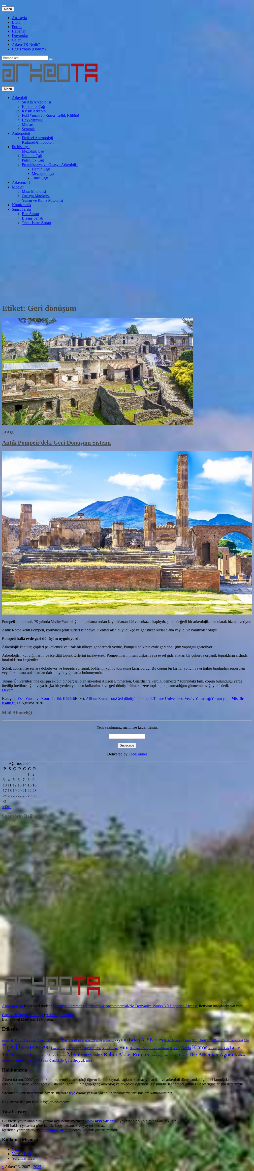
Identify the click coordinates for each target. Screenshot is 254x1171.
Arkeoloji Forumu (60, 1015)
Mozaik (51, 1055)
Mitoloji (18, 187)
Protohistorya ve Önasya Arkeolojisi (50, 165)
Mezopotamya (43, 173)
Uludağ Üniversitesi (13, 1060)
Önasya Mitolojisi (36, 196)
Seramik (28, 129)
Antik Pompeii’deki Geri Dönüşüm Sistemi (56, 442)
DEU (194, 1040)
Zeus (45, 1060)
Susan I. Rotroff (178, 1055)
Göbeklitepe (110, 1048)
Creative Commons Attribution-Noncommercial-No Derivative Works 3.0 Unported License (126, 1006)
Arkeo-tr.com (12, 1006)
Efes (246, 1040)
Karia (186, 1047)
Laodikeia (223, 1048)
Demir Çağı (41, 169)
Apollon (74, 1040)
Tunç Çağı (40, 178)
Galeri (17, 40)
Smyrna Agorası (157, 1055)
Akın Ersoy (44, 1040)
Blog (16, 22)
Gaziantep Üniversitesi (83, 1048)
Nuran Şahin (92, 1055)
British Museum (173, 1040)
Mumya (61, 1055)
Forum (17, 27)
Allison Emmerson (100, 698)
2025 (37, 1167)
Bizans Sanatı (32, 218)
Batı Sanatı (30, 214)
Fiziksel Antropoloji (37, 138)
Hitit (124, 1047)
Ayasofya (108, 1040)
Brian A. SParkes (146, 1039)
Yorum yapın (221, 698)
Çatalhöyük (75, 1060)
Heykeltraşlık (32, 120)
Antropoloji (21, 133)
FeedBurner (137, 754)
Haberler (19, 31)
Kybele (212, 1048)
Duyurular (20, 35)
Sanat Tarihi (21, 209)
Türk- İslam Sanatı (36, 223)
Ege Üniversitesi (26, 1047)
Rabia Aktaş (117, 1054)
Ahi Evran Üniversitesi (23, 1040)
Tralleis (239, 1055)
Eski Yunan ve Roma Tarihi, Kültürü (50, 115)
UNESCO (34, 1060)
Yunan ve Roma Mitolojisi (42, 200)
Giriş (16, 1149)
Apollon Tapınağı (92, 1040)
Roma (139, 1054)
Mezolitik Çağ (33, 151)
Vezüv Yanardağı (198, 698)
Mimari (27, 124)
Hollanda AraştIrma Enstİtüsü (149, 1048)
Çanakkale (56, 1060)
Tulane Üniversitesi (168, 698)
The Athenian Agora (211, 1055)
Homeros (175, 1048)
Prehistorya (21, 147)
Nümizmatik (21, 205)
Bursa (187, 1040)
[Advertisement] (127, 263)
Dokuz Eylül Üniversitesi (228, 1040)
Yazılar (21, 1154)
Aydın (121, 1039)
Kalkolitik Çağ (33, 106)
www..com (101, 1121)
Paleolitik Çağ (33, 160)
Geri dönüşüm (127, 698)
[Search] (51, 59)
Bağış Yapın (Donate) (29, 49)
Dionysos (205, 1040)
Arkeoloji (19, 98)
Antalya (60, 1040)
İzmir (89, 1060)
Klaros (199, 1047)
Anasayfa (19, 18)
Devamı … (10, 690)
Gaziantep (58, 1048)
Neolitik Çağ (32, 156)
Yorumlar (23, 1158)
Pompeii (145, 698)
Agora (5, 1040)
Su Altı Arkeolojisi (36, 102)
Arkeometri (21, 182)
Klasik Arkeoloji (35, 111)
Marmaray (23, 1055)
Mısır (73, 1054)
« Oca (6, 807)
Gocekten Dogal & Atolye (22, 1015)
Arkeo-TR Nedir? (26, 44)
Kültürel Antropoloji (38, 142)
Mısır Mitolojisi (34, 191)
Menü (8, 9)
